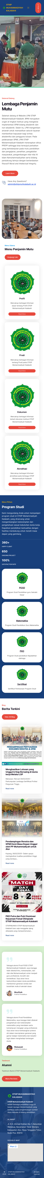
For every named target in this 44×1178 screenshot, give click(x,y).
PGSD (22, 588)
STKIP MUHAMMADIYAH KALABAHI (14, 8)
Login (38, 7)
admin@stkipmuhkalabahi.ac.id (22, 184)
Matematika (22, 621)
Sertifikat (22, 684)
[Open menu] (28, 7)
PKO (22, 651)
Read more (10, 788)
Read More (22, 314)
